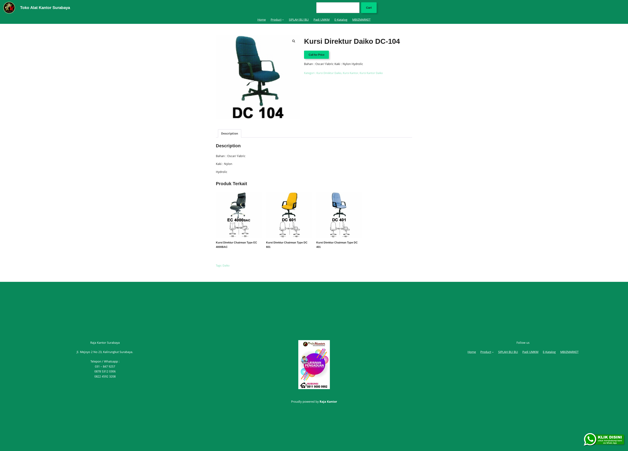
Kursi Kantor (350, 73)
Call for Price (316, 54)
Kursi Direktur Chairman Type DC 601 (286, 244)
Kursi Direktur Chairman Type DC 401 (337, 244)
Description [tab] (229, 133)
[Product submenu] (283, 20)
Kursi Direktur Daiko (328, 73)
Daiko (226, 265)
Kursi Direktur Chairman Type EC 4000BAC (236, 244)
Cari (369, 7)
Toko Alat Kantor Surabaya (45, 7)
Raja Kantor (328, 401)
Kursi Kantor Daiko (371, 73)
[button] (294, 41)
